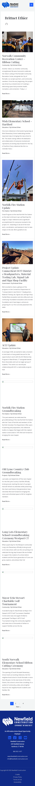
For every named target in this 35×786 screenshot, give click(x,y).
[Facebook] (15, 737)
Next (18, 707)
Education (5, 127)
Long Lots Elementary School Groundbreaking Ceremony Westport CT (15, 535)
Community (5, 65)
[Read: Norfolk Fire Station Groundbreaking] (17, 392)
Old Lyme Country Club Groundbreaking (15, 470)
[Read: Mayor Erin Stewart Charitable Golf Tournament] (17, 582)
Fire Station (5, 211)
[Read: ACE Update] (17, 330)
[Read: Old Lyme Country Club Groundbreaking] (17, 456)
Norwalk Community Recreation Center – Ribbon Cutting (14, 59)
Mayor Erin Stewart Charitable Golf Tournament (13, 601)
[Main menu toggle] (31, 5)
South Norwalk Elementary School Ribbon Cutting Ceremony (17, 662)
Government (6, 283)
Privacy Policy (17, 777)
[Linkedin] (9, 737)
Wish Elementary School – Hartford (17, 122)
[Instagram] (20, 737)
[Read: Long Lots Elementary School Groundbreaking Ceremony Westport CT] (17, 518)
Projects (4, 475)
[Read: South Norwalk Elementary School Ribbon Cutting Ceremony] (17, 646)
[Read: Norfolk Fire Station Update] (17, 180)
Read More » (6, 93)
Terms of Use (17, 780)
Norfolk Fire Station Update (13, 206)
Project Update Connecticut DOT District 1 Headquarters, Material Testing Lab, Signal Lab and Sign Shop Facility (16, 274)
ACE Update (9, 345)
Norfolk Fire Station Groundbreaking (13, 409)
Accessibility (17, 782)
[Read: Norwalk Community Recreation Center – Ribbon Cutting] (17, 42)
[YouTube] (25, 737)
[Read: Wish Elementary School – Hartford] (17, 109)
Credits (17, 774)
